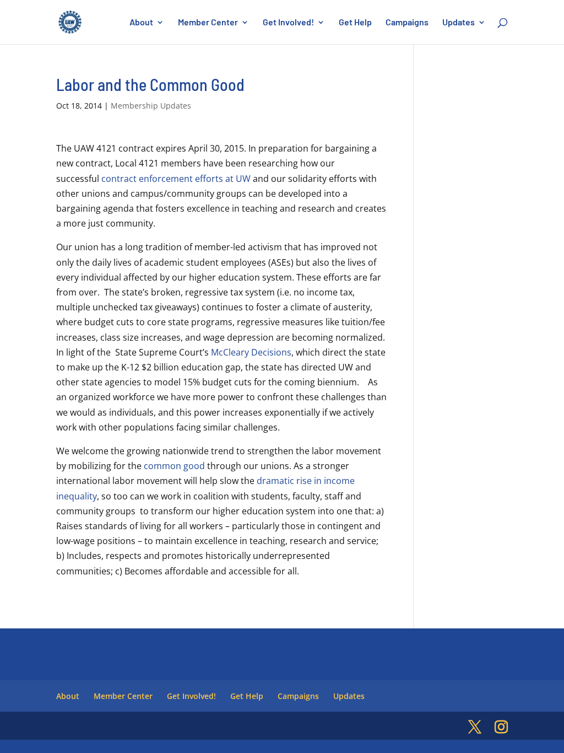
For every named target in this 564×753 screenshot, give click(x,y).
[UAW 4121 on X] (474, 727)
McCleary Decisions (251, 352)
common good (174, 466)
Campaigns (407, 22)
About (141, 22)
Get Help (355, 22)
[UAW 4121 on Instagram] (501, 727)
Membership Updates (151, 105)
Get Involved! (288, 22)
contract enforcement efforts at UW (176, 179)
